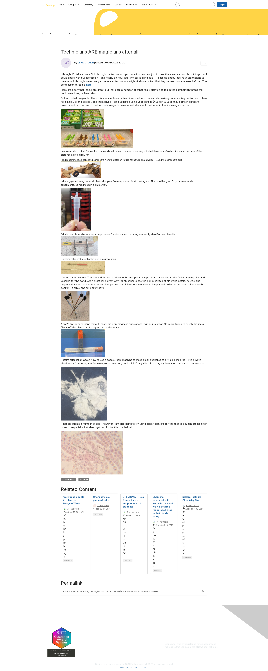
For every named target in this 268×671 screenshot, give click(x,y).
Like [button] (204, 63)
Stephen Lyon (133, 512)
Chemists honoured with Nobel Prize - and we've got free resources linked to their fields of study (163, 506)
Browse (109, 639)
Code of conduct (174, 624)
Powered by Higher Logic (134, 667)
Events (108, 634)
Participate (110, 644)
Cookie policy (172, 633)
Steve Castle (162, 522)
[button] (74, 4)
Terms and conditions (176, 627)
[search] (178, 4)
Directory (110, 630)
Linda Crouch (86, 62)
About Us (169, 621)
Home (108, 621)
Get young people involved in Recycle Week (73, 500)
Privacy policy (172, 630)
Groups (109, 625)
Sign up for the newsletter (178, 651)
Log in (222, 4)
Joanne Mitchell (74, 509)
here (89, 84)
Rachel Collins (192, 505)
